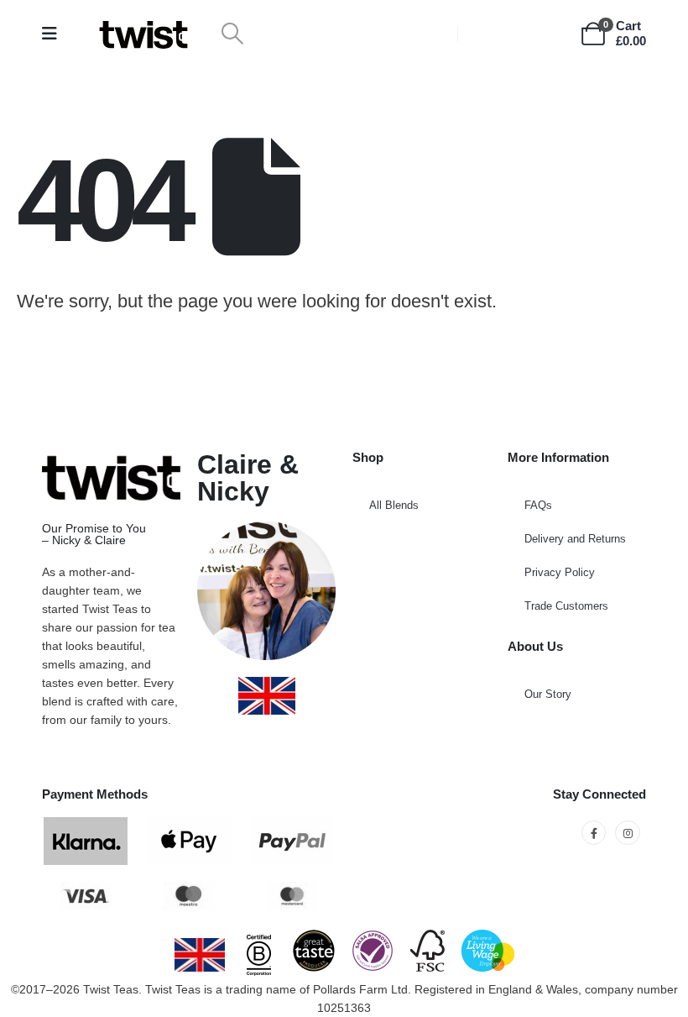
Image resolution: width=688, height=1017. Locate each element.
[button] (232, 34)
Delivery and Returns (575, 538)
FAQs (538, 505)
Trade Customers (566, 606)
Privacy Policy (559, 572)
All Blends (394, 505)
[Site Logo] (143, 34)
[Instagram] (627, 832)
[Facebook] (593, 832)
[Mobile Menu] (55, 33)
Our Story (547, 694)
